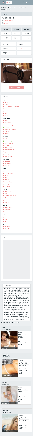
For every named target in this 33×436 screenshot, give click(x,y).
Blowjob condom (9, 191)
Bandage (7, 184)
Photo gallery (8, 59)
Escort (6, 120)
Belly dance (7, 163)
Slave (6, 177)
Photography (8, 122)
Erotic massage (9, 141)
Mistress (7, 171)
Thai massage (8, 145)
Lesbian (7, 165)
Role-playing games (10, 181)
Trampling (7, 186)
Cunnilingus (8, 200)
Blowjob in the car (9, 198)
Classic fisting (8, 207)
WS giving (7, 226)
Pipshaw (7, 131)
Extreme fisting (8, 211)
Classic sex (7, 102)
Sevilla (23, 8)
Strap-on (7, 179)
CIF (5, 221)
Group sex (7, 108)
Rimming (7, 133)
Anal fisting (7, 209)
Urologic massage (9, 143)
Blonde (21, 53)
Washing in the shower (10, 129)
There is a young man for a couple (13, 125)
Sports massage (9, 151)
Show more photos (16, 87)
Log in (27, 2)
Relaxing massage (9, 154)
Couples (7, 127)
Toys (6, 113)
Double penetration (9, 111)
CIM (6, 217)
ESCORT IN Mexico (6, 8)
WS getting (7, 228)
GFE (6, 193)
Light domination (9, 173)
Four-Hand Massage (10, 149)
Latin (20, 48)
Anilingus (7, 202)
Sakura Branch (8, 156)
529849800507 (9, 18)
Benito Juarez (16, 8)
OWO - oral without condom (12, 106)
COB (6, 219)
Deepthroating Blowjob (10, 195)
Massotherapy (8, 147)
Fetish (6, 115)
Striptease (7, 161)
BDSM (6, 175)
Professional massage (10, 138)
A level (6, 104)
